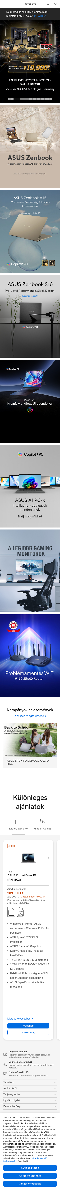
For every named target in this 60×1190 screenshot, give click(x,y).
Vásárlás (28, 1025)
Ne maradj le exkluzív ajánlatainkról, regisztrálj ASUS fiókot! (27, 14)
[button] (4, 3)
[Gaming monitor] (30, 570)
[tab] (10, 99)
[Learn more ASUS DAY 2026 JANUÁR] (30, 187)
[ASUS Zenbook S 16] (30, 316)
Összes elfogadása (30, 1183)
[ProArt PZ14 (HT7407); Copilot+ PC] (30, 401)
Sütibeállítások (30, 1167)
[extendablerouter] (30, 655)
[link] (30, 4)
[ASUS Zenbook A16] (30, 231)
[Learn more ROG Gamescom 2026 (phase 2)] (30, 102)
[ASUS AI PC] (30, 486)
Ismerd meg (28, 1032)
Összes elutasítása (30, 1175)
